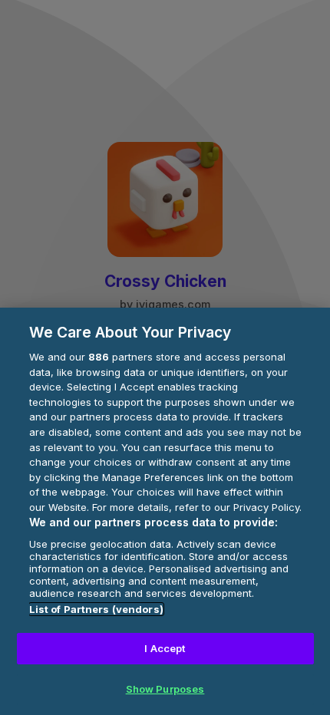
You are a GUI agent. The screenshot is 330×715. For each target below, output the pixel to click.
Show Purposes (165, 689)
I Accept (164, 648)
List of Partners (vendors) (96, 609)
